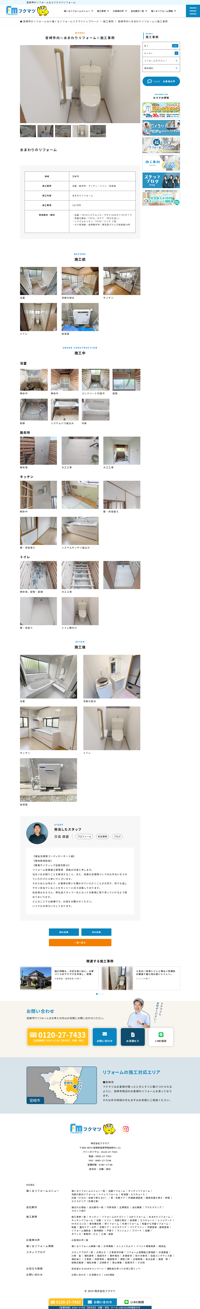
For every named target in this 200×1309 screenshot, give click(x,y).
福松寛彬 (89, 1255)
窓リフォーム (112, 1223)
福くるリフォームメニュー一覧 (88, 1190)
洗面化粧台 (121, 1220)
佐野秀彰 (99, 1259)
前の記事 (64, 932)
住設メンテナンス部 (161, 1255)
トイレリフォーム (108, 1194)
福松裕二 (76, 1259)
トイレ (107, 1220)
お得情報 (108, 1246)
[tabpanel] (59, 978)
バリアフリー (137, 1227)
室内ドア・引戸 (88, 1227)
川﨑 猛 (76, 1255)
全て (160, 45)
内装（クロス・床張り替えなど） (90, 1197)
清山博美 (117, 1262)
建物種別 (99, 1230)
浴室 (98, 1220)
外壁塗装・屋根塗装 (158, 1227)
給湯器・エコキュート (133, 1194)
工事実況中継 (116, 1252)
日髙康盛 (163, 1252)
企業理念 (124, 1207)
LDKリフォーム (137, 1216)
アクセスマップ (153, 1207)
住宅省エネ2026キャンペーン (88, 1268)
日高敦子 (104, 1262)
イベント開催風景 (145, 1246)
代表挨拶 (111, 1207)
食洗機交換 (95, 1223)
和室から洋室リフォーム (155, 1223)
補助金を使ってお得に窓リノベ (123, 1268)
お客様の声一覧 (80, 1240)
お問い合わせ (79, 1274)
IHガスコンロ (79, 1223)
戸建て (110, 1230)
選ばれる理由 (79, 1207)
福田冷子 (102, 1255)
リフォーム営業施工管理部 (141, 1252)
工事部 (88, 1259)
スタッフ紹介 (79, 1210)
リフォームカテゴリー (114, 1216)
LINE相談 (109, 1274)
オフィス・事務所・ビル (85, 1233)
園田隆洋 (112, 1259)
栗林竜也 (115, 1255)
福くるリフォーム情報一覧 (86, 1246)
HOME (30, 1184)
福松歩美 (91, 1262)
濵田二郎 (125, 1259)
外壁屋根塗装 (135, 1197)
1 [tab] (97, 994)
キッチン (94, 1216)
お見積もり (95, 1274)
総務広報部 (78, 1262)
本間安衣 (127, 1255)
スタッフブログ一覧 (82, 1252)
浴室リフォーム (116, 1190)
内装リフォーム (130, 1223)
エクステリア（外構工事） (86, 1201)
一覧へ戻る (80, 942)
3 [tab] (103, 994)
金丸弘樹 (150, 1259)
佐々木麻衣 (141, 1255)
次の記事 (96, 932)
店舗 (147, 1230)
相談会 (162, 1246)
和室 (74, 1227)
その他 (141, 1262)
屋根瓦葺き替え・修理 (158, 1197)
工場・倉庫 (107, 1233)
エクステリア (119, 1227)
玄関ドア (104, 1227)
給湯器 (133, 1220)
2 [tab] (100, 994)
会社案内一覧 (96, 1207)
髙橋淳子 (130, 1262)
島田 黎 (163, 1259)
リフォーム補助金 (81, 1230)
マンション (123, 1230)
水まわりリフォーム (159, 1216)
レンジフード (165, 1220)
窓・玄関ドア (118, 1197)
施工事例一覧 (79, 1216)
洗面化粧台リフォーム (84, 1194)
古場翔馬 (138, 1259)
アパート (137, 1230)
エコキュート (147, 1220)
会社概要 (137, 1207)
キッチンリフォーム (139, 1190)
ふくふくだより (124, 1246)
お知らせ (101, 1252)
